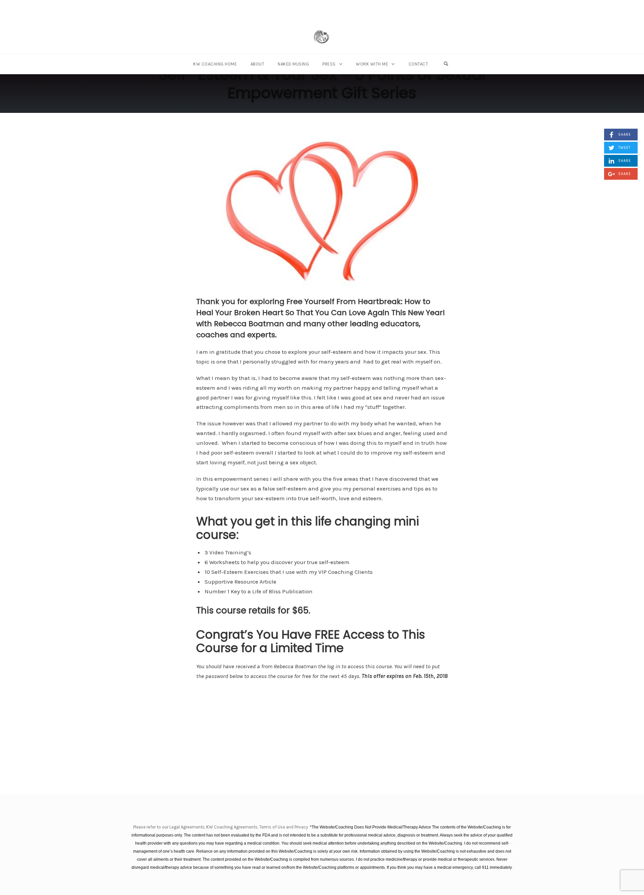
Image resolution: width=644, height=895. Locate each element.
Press (329, 64)
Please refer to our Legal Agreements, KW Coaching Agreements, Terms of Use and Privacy (221, 826)
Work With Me (372, 64)
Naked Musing (293, 64)
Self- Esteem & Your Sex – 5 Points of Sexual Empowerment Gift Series (322, 83)
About (258, 64)
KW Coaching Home (215, 64)
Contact (418, 64)
